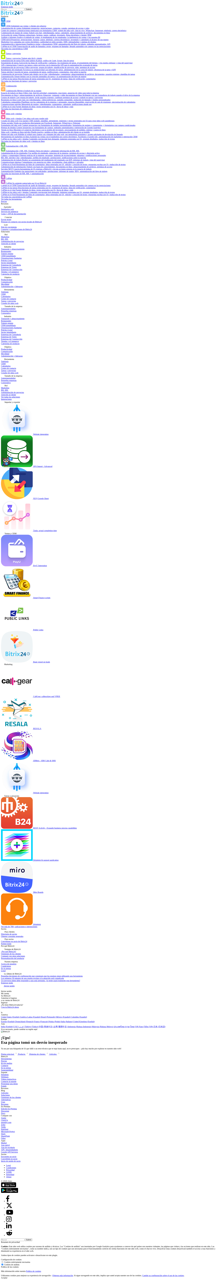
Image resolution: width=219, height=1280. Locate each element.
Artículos (4, 1093)
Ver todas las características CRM (14, 49)
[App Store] (8, 1187)
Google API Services (9, 1152)
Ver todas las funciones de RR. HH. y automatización (22, 174)
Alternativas (6, 1100)
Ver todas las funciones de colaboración (17, 109)
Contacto (4, 1065)
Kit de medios (6, 1063)
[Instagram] (9, 1221)
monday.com (6, 1122)
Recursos (4, 1104)
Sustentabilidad (7, 1070)
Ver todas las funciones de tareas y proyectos (19, 81)
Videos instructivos (8, 1079)
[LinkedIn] (9, 1228)
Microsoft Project (8, 1131)
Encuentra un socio (8, 1156)
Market (4, 1143)
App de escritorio (8, 1147)
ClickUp (4, 1120)
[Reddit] (9, 1235)
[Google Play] (9, 1192)
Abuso (8, 1177)
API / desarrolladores (9, 1150)
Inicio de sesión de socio (11, 1161)
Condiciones (11, 1168)
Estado (3, 1086)
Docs (3, 1113)
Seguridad (10, 1174)
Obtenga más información (62, 1275)
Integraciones (6, 399)
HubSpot (4, 1129)
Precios (4, 201)
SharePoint (5, 1136)
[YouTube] (9, 1215)
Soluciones (5, 1095)
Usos (3, 1102)
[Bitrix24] (12, 4)
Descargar (5, 1111)
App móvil (5, 1145)
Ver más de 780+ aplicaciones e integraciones (19, 927)
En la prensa (6, 1068)
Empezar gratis (7, 7)
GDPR (9, 1172)
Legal (8, 1165)
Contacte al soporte (8, 1081)
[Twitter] (9, 1208)
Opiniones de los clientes (11, 1097)
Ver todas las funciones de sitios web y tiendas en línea (23, 141)
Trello (3, 1127)
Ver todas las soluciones (10, 397)
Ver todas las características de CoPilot (16, 197)
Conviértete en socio (9, 1159)
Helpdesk (5, 1075)
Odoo (3, 1138)
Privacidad (10, 1170)
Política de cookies (33, 1271)
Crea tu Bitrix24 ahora (10, 1007)
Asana (3, 1118)
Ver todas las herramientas (11, 199)
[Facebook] (7, 1201)
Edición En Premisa (9, 1109)
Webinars (4, 1077)
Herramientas (6, 1059)
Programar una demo (9, 1084)
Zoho (3, 1125)
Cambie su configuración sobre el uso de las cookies (163, 1275)
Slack (3, 1134)
